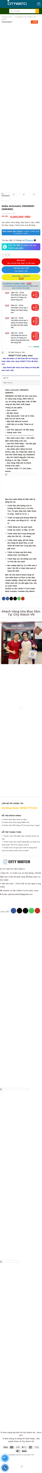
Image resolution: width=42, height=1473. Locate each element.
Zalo (29, 468)
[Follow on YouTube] (23, 598)
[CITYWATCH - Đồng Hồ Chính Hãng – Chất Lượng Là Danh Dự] (17, 4)
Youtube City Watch (26, 591)
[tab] (21, 378)
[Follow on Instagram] (7, 598)
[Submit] (37, 11)
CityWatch (30, 455)
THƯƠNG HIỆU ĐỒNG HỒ (25, 17)
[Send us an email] (15, 598)
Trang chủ (7, 17)
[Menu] (4, 11)
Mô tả (5, 378)
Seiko (4, 19)
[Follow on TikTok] (11, 598)
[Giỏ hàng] (38, 4)
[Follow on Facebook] (3, 598)
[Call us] (19, 598)
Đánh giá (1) (8, 382)
